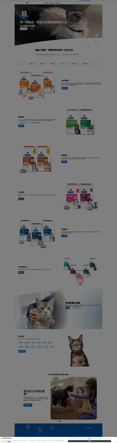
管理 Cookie (89, 438)
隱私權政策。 (9, 441)
